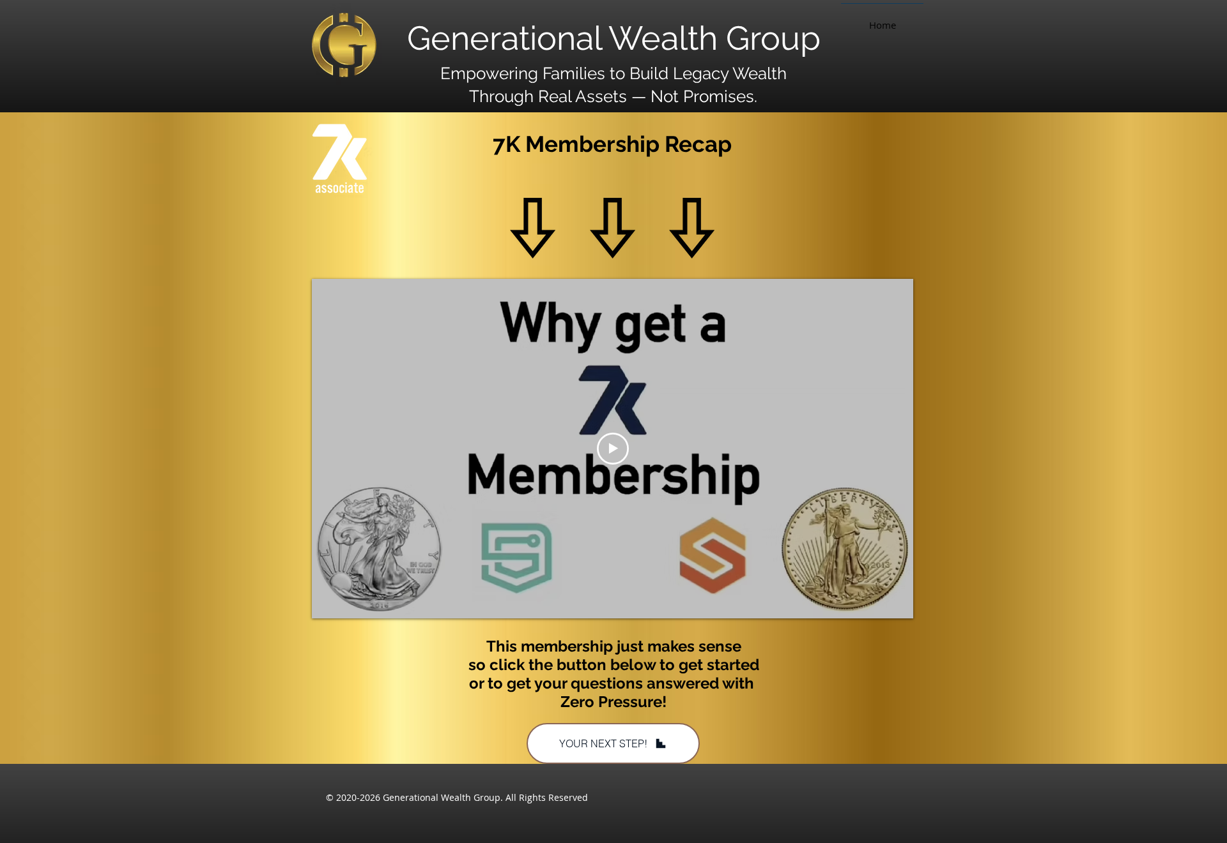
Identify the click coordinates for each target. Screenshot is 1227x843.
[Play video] (613, 449)
